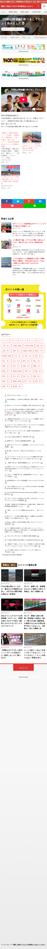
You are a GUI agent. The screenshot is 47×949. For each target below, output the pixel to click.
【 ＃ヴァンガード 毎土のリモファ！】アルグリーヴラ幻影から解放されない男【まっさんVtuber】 (24, 426)
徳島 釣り (26, 366)
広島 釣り (16, 366)
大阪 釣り (28, 356)
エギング (14, 341)
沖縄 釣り (28, 371)
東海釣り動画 (25, 12)
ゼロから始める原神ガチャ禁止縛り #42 (19, 437)
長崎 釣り (6, 381)
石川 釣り (16, 376)
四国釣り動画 (6, 356)
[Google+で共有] (29, 201)
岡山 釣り (37, 361)
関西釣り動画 (13, 12)
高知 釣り (38, 381)
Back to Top (24, 668)
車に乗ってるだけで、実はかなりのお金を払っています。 (25, 451)
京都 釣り (40, 346)
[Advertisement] (23, 782)
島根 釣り (6, 366)
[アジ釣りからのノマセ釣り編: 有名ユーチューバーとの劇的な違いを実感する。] (10, 170)
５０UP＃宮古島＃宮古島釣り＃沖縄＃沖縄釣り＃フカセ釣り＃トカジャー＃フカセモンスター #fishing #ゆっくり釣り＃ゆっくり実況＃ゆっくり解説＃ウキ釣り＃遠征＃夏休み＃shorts (24, 412)
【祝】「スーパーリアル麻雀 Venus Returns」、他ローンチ (25, 510)
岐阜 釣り (26, 361)
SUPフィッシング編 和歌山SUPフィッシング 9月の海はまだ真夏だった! (31, 146)
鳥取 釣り (6, 386)
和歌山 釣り (18, 29)
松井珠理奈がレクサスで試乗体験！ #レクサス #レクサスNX (25, 480)
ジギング (23, 341)
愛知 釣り (6, 371)
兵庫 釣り (16, 351)
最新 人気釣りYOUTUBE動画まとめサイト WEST (29, 944)
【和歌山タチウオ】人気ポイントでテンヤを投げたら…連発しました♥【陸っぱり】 (11, 654)
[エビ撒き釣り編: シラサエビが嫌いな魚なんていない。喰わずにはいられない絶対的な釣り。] (6, 244)
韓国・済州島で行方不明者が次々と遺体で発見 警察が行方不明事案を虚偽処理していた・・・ (24, 505)
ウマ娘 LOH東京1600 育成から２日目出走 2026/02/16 (23, 540)
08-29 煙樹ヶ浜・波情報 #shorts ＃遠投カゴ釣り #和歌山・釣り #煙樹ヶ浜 (34, 588)
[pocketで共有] (12, 206)
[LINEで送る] (35, 206)
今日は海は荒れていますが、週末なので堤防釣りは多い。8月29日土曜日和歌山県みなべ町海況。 (11, 590)
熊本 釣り (6, 376)
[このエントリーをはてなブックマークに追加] (40, 201)
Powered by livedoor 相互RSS (12, 555)
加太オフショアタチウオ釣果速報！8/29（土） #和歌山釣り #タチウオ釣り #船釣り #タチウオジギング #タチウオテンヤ (12, 621)
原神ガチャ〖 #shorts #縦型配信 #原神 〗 (19, 441)
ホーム (3, 12)
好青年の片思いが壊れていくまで (17, 395)
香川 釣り (28, 381)
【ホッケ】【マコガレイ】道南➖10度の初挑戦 (21, 536)
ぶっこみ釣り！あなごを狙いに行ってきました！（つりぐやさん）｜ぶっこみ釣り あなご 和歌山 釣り (34, 654)
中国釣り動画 (17, 346)
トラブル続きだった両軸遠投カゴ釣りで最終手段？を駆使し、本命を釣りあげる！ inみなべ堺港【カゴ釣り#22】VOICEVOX (29, 260)
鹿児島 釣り (17, 386)
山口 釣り (16, 361)
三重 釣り (6, 346)
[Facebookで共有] (6, 201)
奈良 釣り (38, 356)
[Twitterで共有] (18, 201)
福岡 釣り (37, 376)
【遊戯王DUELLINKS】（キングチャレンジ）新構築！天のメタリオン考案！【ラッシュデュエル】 (24, 420)
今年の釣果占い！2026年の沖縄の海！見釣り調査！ (23, 399)
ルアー (40, 341)
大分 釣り (18, 356)
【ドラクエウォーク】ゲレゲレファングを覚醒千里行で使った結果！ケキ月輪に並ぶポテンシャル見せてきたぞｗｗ (24, 457)
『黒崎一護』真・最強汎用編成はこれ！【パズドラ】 (23, 463)
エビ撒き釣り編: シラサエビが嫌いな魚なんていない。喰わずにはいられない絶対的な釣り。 (29, 242)
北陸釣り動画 (36, 12)
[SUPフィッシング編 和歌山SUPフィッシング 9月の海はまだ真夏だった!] (31, 137)
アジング (5, 341)
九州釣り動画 (28, 346)
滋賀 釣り (38, 371)
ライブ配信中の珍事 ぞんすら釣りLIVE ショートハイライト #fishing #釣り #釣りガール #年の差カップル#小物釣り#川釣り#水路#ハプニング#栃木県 (24, 530)
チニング (32, 341)
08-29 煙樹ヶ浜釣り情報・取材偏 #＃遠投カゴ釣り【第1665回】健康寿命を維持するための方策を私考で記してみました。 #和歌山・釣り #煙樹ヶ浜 (34, 622)
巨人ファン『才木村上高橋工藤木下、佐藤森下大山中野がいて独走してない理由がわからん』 (24, 517)
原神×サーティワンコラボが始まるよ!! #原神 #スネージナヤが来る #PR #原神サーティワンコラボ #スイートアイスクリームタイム (24, 468)
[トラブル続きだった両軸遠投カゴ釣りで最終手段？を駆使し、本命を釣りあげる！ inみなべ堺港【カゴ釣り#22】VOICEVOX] (6, 262)
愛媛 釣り (37, 366)
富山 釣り (6, 361)
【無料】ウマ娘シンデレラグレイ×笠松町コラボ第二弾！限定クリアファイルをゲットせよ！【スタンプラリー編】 (25, 545)
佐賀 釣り (6, 351)
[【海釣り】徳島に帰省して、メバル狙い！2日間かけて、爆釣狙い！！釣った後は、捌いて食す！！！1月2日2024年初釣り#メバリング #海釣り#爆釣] (11, 147)
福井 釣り (26, 376)
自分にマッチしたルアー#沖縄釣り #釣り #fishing (22, 405)
